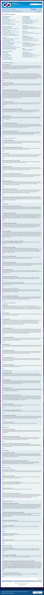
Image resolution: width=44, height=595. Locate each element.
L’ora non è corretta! (5, 29)
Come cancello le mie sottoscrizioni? (27, 46)
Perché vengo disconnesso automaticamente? (8, 23)
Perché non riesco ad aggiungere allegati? (8, 44)
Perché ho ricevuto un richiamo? (6, 45)
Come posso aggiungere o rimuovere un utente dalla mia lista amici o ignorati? (31, 33)
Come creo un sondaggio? (6, 41)
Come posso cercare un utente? (26, 39)
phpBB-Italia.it (25, 584)
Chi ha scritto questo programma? (27, 53)
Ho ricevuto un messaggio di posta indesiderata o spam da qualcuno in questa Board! (31, 29)
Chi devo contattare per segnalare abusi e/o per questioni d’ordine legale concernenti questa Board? (31, 55)
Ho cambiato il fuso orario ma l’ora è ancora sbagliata (9, 30)
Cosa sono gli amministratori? (26, 17)
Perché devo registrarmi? (5, 17)
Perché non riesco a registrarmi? (6, 19)
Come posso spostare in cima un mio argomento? (9, 49)
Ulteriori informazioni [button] (10, 593)
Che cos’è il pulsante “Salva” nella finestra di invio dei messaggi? (11, 47)
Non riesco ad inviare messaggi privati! (27, 26)
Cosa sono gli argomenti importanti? (7, 57)
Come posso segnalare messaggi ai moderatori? (9, 46)
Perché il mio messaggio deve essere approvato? (9, 48)
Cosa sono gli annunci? (5, 56)
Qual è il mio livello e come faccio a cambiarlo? (8, 33)
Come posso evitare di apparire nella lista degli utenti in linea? (10, 28)
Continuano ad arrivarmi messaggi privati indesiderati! (29, 27)
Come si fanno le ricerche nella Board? (27, 37)
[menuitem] (14, 9)
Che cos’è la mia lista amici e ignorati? (27, 32)
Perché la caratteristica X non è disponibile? (28, 54)
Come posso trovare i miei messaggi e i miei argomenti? (30, 40)
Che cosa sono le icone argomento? (7, 59)
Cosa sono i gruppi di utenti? (26, 19)
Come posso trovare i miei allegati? (27, 50)
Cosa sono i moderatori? (25, 18)
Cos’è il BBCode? (4, 52)
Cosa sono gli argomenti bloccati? (7, 58)
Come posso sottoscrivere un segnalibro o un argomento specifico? (31, 44)
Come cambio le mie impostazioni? (7, 27)
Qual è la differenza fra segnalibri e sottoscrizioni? (29, 43)
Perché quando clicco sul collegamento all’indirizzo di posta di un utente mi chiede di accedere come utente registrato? (11, 35)
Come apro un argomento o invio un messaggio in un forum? (10, 38)
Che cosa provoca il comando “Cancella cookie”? (9, 24)
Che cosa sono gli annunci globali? (7, 55)
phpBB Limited (27, 548)
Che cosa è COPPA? (5, 18)
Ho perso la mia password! (6, 22)
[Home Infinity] (7, 5)
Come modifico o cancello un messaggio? (8, 39)
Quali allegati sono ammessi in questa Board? (28, 49)
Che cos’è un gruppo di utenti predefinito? (28, 22)
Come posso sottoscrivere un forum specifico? (28, 45)
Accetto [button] (37, 592)
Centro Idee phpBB (5, 556)
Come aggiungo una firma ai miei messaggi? (8, 40)
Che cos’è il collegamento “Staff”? (27, 23)
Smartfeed (11, 9)
